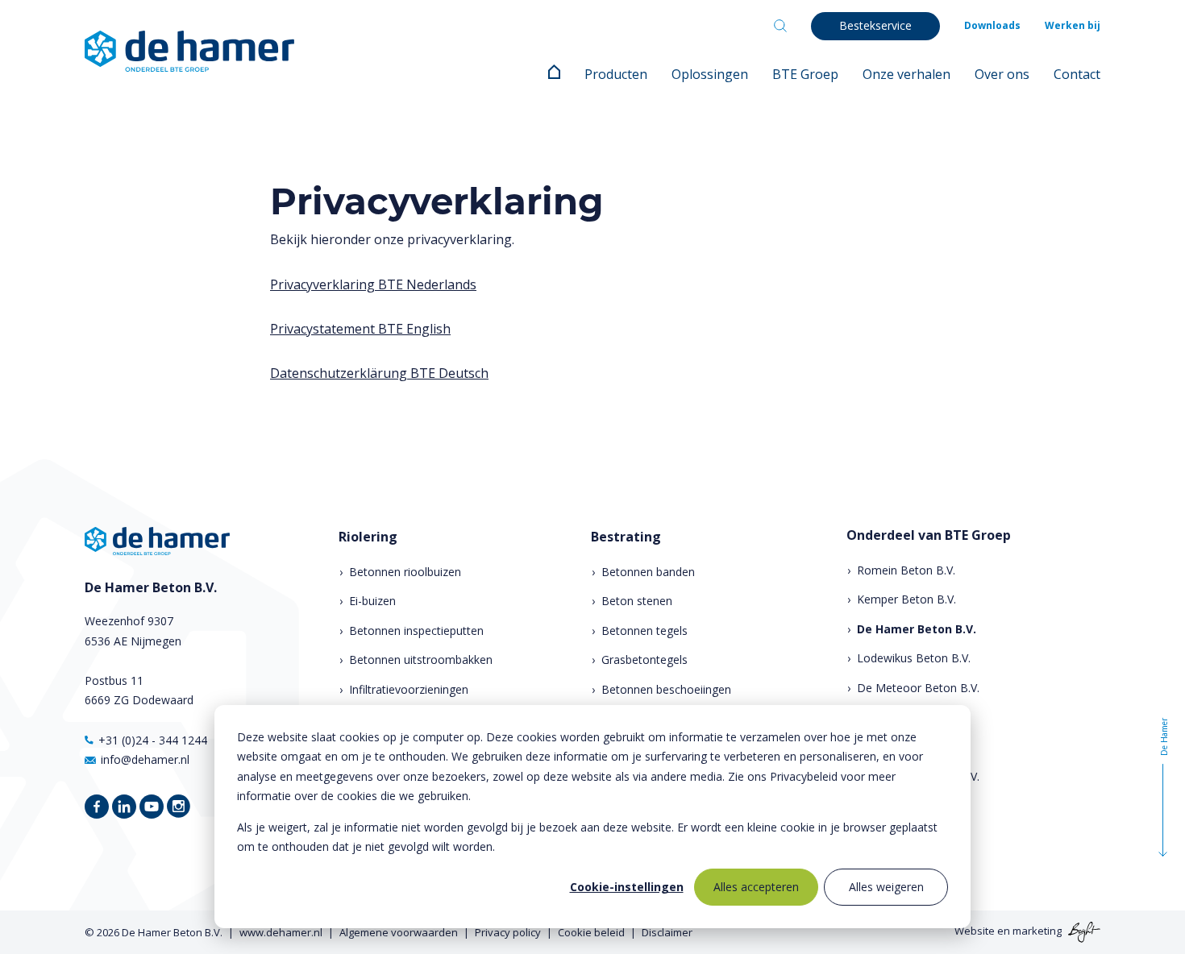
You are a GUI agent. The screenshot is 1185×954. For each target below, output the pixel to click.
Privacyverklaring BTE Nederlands (373, 284)
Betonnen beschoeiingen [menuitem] (666, 689)
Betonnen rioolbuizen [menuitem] (405, 571)
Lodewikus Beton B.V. (914, 658)
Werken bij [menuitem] (1072, 25)
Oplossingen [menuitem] (710, 74)
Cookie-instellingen (627, 886)
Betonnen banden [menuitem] (648, 571)
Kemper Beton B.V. (906, 599)
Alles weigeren (886, 886)
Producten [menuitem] (615, 74)
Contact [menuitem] (1077, 74)
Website (974, 931)
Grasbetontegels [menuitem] (644, 659)
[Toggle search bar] (780, 25)
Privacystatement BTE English (360, 329)
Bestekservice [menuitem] (875, 25)
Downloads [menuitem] (992, 25)
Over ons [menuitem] (1002, 74)
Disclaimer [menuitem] (667, 932)
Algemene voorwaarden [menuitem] (398, 932)
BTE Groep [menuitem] (805, 74)
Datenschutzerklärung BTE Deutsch (379, 373)
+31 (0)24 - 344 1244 (152, 740)
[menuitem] (554, 74)
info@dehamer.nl (145, 759)
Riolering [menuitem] (368, 537)
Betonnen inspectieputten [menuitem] (416, 630)
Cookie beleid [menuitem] (591, 932)
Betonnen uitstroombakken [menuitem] (421, 659)
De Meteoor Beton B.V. (918, 687)
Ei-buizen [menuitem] (372, 600)
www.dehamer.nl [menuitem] (280, 932)
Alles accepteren (756, 886)
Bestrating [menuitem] (626, 537)
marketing (1037, 931)
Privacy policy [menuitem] (508, 932)
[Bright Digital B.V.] (1082, 931)
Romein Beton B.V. (906, 570)
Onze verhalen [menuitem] (906, 74)
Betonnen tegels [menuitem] (644, 630)
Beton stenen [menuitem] (636, 600)
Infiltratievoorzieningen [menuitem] (408, 689)
